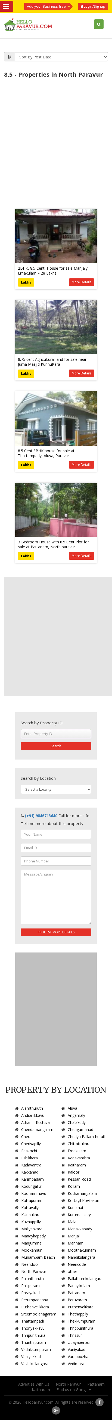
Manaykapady (33, 1236)
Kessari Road (79, 1179)
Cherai (26, 1136)
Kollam (74, 1186)
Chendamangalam (37, 1129)
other (72, 1271)
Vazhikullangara (34, 1363)
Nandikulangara (81, 1257)
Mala (72, 1221)
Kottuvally (30, 1207)
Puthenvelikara (81, 1306)
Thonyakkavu (33, 1328)
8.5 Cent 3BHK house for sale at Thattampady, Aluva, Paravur (46, 453)
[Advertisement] (56, 139)
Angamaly (76, 1115)
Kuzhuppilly (31, 1221)
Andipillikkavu (32, 1115)
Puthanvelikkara (35, 1306)
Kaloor (73, 1172)
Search (56, 746)
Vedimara (76, 1363)
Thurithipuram (33, 1342)
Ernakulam (77, 1150)
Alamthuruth (32, 1108)
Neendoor (30, 1264)
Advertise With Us (33, 1384)
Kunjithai (75, 1207)
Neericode (77, 1264)
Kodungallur (31, 1186)
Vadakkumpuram (36, 1349)
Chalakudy (77, 1122)
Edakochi (29, 1150)
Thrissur (75, 1335)
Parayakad (30, 1292)
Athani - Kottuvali (36, 1122)
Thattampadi (32, 1321)
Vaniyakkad (31, 1356)
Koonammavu (33, 1193)
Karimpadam (32, 1179)
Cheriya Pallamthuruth (87, 1136)
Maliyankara (31, 1228)
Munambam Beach (38, 1257)
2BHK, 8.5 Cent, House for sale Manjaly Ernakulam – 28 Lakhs (53, 271)
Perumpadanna (34, 1299)
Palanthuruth (32, 1278)
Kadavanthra (79, 1157)
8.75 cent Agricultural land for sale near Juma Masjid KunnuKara (52, 362)
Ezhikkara (29, 1157)
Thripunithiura (33, 1335)
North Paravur (33, 1271)
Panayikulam (79, 1285)
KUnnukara (31, 1214)
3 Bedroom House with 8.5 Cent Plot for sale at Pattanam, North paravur (53, 544)
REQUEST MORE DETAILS (56, 932)
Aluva (72, 1108)
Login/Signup (94, 6)
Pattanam (76, 1292)
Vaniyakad (76, 1349)
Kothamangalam (82, 1193)
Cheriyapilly (31, 1143)
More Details (81, 282)
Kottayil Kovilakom (84, 1200)
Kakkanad (29, 1172)
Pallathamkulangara (85, 1278)
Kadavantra (31, 1165)
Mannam (75, 1243)
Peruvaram (77, 1299)
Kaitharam (77, 1165)
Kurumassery (79, 1214)
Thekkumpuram (81, 1321)
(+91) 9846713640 (41, 815)
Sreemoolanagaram (38, 1314)
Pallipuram (30, 1285)
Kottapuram (31, 1200)
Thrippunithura (80, 1328)
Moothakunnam (82, 1250)
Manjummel (31, 1243)
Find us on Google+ (74, 1389)
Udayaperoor (79, 1342)
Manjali (74, 1236)
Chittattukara (79, 1143)
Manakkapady (80, 1228)
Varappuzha (78, 1356)
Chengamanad (80, 1129)
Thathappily (78, 1314)
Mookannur (31, 1250)
